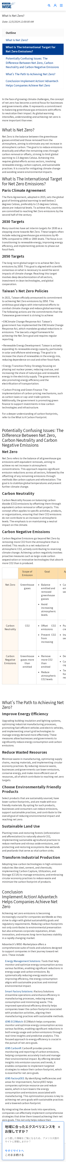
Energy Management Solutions (22, 961)
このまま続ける (14, 1155)
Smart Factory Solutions (18, 991)
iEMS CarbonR (13, 1048)
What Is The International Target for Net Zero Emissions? (31, 49)
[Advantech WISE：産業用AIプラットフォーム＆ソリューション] (8, 5)
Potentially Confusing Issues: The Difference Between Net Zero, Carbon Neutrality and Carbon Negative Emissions (32, 62)
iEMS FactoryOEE (14, 1078)
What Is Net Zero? (17, 40)
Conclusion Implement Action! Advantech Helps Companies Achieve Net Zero (32, 83)
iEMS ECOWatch (14, 1021)
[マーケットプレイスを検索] (49, 5)
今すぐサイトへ (14, 1151)
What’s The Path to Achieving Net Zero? (30, 74)
